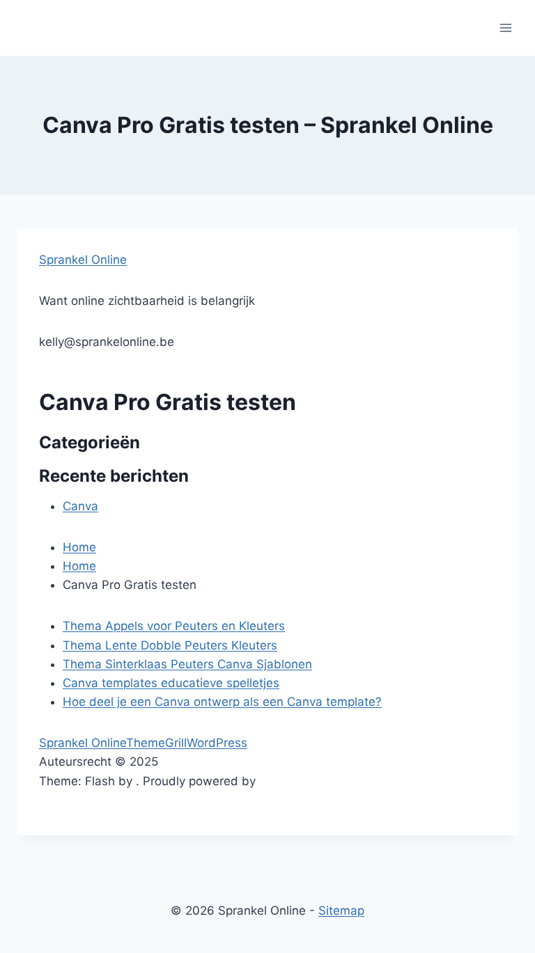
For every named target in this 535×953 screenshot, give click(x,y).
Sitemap (341, 910)
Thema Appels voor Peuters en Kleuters (174, 626)
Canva (80, 506)
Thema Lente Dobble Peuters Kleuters (170, 645)
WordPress (217, 743)
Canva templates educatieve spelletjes (171, 683)
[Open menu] (505, 27)
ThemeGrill (156, 743)
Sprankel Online (83, 260)
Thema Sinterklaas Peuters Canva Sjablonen (187, 664)
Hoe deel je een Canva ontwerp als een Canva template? (222, 702)
